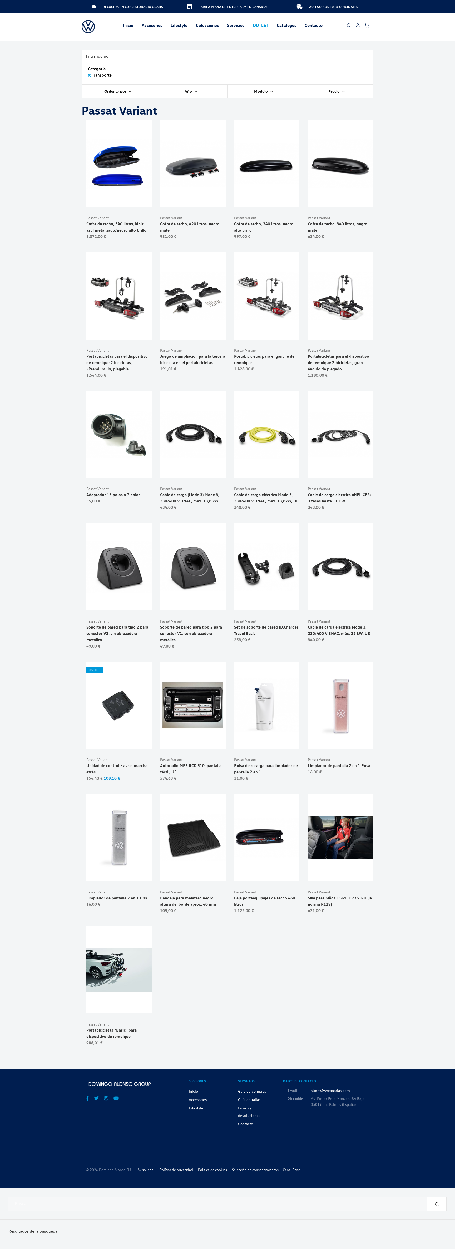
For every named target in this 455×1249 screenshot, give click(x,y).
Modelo (261, 91)
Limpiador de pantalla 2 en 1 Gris (116, 897)
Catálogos (286, 25)
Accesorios (198, 1099)
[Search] (437, 1204)
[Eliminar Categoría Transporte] (90, 75)
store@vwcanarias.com (330, 1090)
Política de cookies (212, 1169)
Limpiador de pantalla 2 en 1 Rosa (339, 765)
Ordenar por (115, 91)
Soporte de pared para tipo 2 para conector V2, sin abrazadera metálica (117, 633)
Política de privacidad (176, 1169)
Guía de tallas (249, 1099)
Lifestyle (179, 25)
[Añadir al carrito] (119, 200)
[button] (131, 200)
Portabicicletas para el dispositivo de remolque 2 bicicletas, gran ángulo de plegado (338, 362)
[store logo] (88, 26)
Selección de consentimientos (255, 1169)
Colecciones (207, 25)
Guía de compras (252, 1091)
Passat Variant (97, 218)
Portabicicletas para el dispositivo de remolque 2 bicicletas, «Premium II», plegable (117, 362)
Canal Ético (291, 1169)
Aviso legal (146, 1169)
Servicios (235, 25)
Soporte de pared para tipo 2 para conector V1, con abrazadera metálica (191, 633)
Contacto (314, 25)
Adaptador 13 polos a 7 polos (113, 494)
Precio (334, 91)
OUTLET (260, 25)
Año (189, 91)
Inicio (128, 25)
